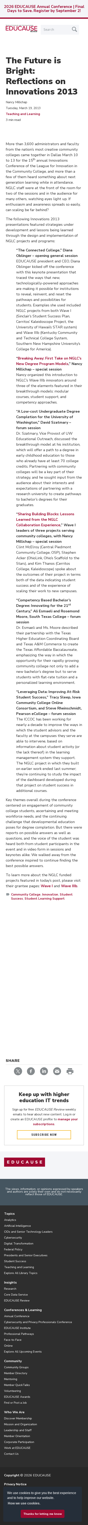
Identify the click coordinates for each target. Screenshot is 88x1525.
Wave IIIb (69, 886)
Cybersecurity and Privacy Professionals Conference (38, 1322)
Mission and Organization (20, 1424)
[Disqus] (44, 963)
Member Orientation (17, 1436)
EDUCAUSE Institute (17, 1328)
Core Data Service (16, 1295)
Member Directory (15, 1373)
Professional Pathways (19, 1334)
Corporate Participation (19, 1442)
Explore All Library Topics (20, 1273)
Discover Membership (18, 1418)
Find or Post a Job (15, 1403)
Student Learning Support (45, 899)
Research (10, 1289)
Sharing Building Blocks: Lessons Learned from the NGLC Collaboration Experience (45, 519)
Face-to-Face (12, 1340)
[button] (27, 1515)
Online (8, 1346)
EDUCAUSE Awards (17, 1397)
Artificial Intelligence (17, 1226)
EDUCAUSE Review (17, 1300)
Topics (9, 1213)
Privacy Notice (15, 1484)
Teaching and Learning (23, 114)
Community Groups (16, 1367)
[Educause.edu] (24, 1162)
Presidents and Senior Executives (25, 1255)
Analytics (10, 1220)
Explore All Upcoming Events (23, 1352)
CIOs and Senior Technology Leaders (28, 1232)
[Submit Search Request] (74, 29)
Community (13, 1361)
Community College (26, 894)
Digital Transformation (18, 1243)
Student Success (15, 1261)
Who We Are (14, 1412)
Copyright (11, 1475)
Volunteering (12, 1391)
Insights (10, 1282)
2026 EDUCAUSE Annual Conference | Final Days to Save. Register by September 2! (44, 8)
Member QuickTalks (17, 1385)
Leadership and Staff (18, 1430)
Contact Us (11, 1454)
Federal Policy (13, 1249)
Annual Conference (16, 1316)
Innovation (50, 894)
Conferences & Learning (23, 1310)
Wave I (47, 886)
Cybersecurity (13, 1238)
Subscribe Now (44, 1135)
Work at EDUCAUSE (17, 1448)
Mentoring (10, 1379)
